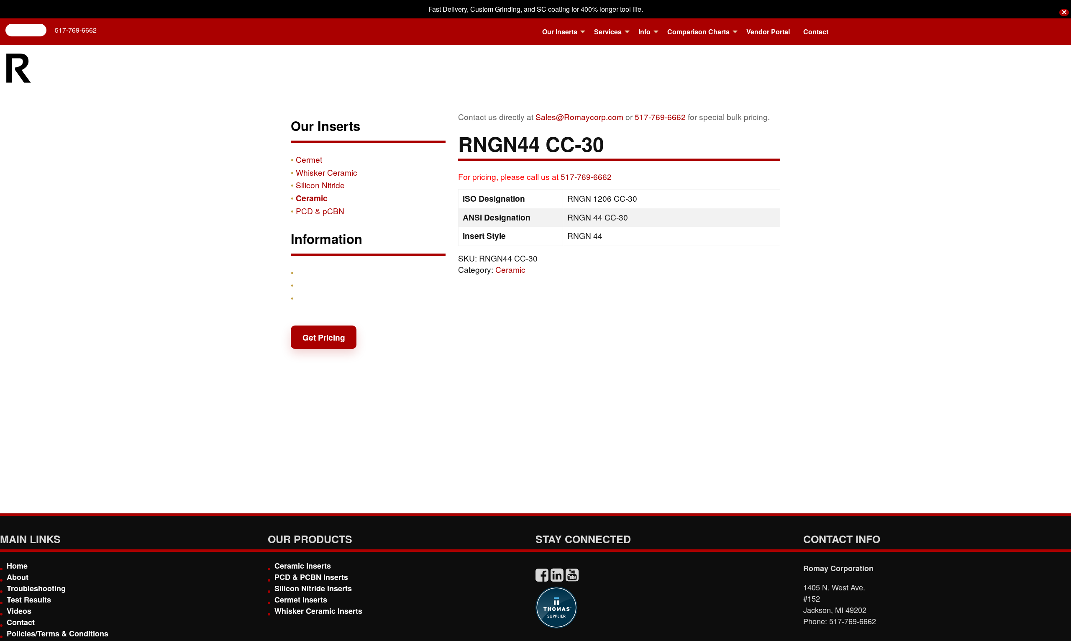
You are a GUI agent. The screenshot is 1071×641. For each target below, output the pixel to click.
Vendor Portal (768, 31)
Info (644, 31)
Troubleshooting (36, 588)
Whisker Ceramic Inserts (318, 611)
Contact (815, 31)
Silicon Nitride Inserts (313, 588)
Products (313, 272)
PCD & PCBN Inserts (311, 577)
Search (29, 30)
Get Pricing (323, 337)
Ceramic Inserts (302, 565)
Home (17, 565)
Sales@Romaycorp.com (579, 116)
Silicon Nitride (320, 184)
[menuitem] (561, 32)
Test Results (29, 599)
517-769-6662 (76, 30)
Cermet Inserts (300, 599)
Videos (19, 611)
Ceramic (510, 269)
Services (608, 31)
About (17, 577)
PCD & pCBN (320, 210)
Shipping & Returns (333, 285)
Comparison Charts (698, 31)
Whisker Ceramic (326, 172)
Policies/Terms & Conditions (57, 633)
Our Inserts (559, 31)
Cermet (309, 159)
